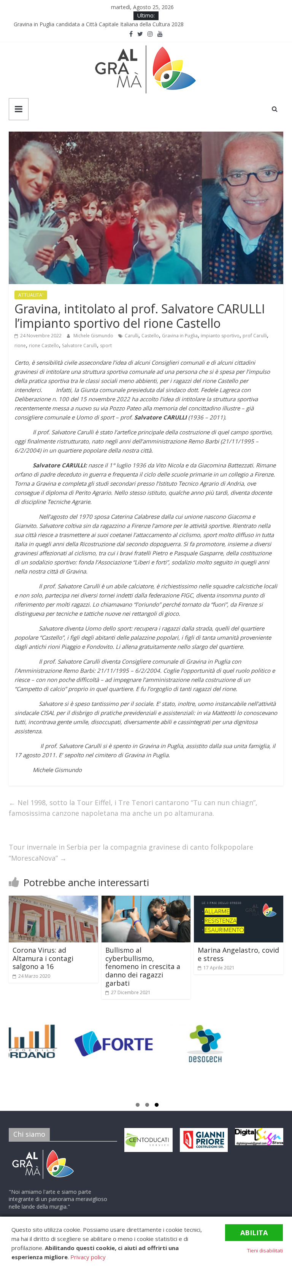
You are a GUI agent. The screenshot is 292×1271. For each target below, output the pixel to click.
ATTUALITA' (30, 295)
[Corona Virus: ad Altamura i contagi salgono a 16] (53, 900)
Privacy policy (88, 1257)
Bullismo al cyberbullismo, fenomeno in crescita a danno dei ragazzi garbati (142, 966)
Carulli (131, 335)
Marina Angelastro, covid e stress (238, 954)
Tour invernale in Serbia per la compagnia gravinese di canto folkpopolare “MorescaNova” (131, 852)
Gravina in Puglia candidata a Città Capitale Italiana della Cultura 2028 (101, 24)
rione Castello (44, 345)
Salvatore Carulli (79, 345)
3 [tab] (156, 1106)
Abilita (254, 1232)
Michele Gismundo (93, 335)
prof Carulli (255, 335)
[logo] (43, 1151)
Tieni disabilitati (265, 1250)
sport (106, 345)
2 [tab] (147, 1106)
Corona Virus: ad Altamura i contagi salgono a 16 (43, 958)
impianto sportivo (220, 335)
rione (20, 345)
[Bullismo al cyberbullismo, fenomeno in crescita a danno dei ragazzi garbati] (146, 900)
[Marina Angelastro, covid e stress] (238, 900)
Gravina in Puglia (180, 335)
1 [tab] (137, 1106)
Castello (150, 335)
